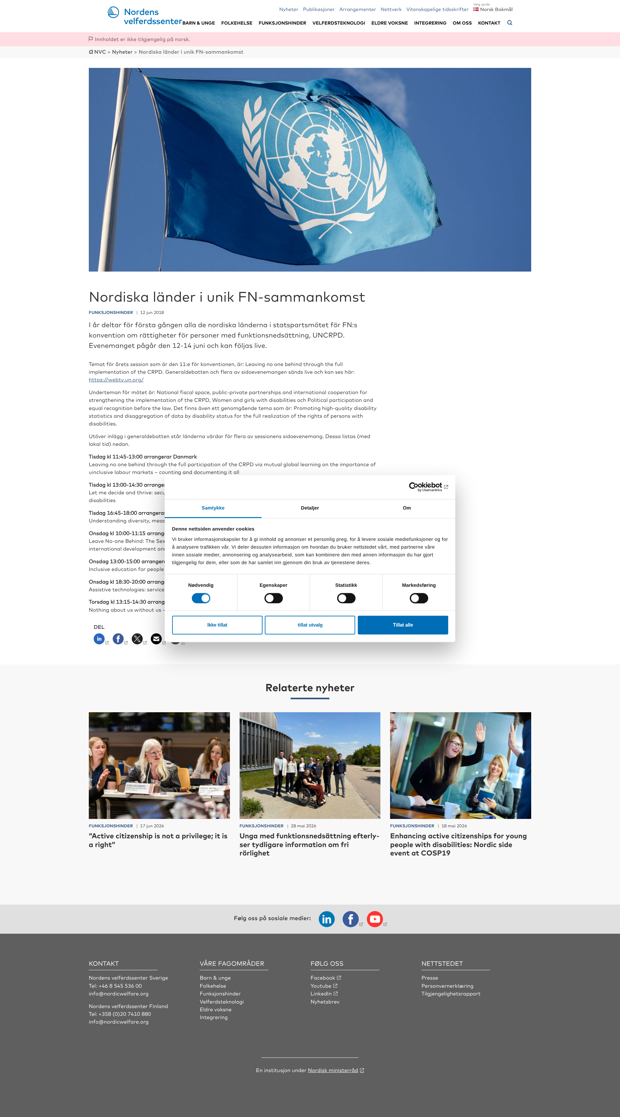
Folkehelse (237, 23)
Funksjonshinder (282, 23)
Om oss (462, 23)
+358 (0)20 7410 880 (124, 1013)
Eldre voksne (389, 23)
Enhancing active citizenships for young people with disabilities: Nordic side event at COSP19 (458, 844)
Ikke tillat (217, 625)
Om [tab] (407, 508)
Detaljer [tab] (310, 508)
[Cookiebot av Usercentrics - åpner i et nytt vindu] (420, 487)
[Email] (159, 640)
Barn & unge (198, 23)
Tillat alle (403, 625)
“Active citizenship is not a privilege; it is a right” (158, 840)
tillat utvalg (310, 625)
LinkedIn (321, 993)
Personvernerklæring (447, 985)
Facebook (323, 977)
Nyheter (288, 8)
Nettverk (391, 8)
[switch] (273, 598)
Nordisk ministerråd (333, 1069)
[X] (140, 640)
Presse (429, 977)
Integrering (430, 23)
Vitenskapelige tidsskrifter (437, 8)
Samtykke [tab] (213, 508)
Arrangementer (357, 8)
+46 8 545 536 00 (120, 985)
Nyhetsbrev (325, 1001)
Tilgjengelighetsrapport (450, 993)
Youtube (321, 985)
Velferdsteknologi (339, 23)
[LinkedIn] (102, 640)
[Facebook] (120, 640)
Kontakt (489, 23)
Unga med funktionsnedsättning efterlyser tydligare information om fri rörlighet (309, 844)
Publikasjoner (319, 8)
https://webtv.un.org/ (116, 379)
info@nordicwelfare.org (119, 993)
